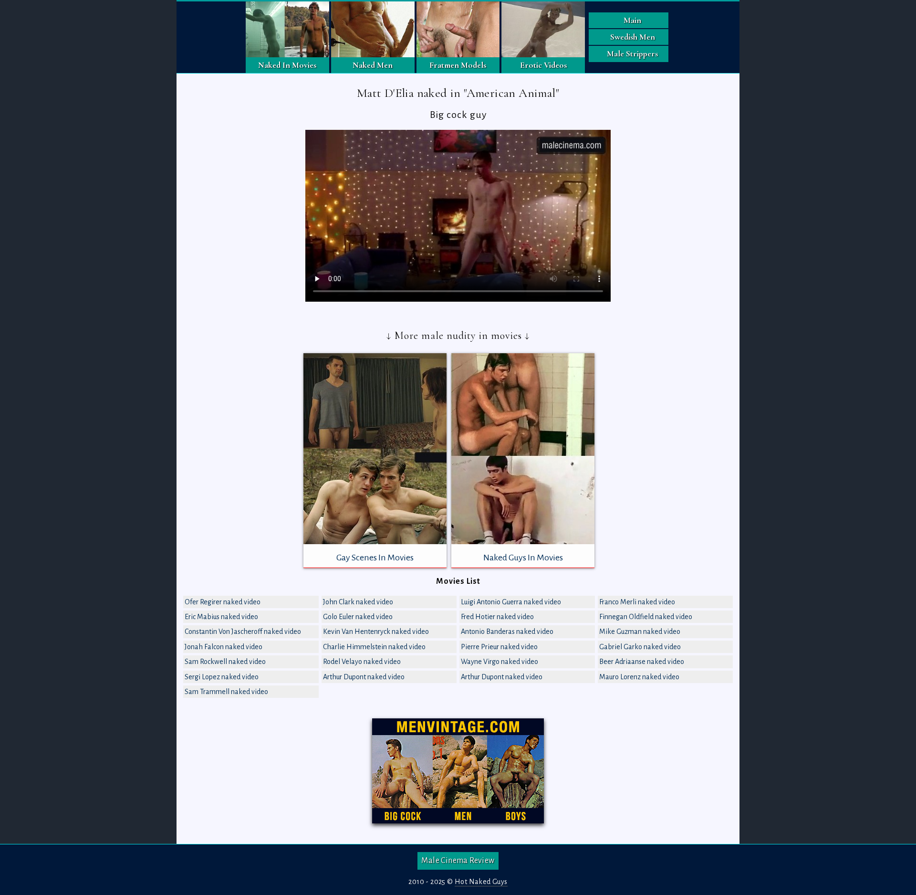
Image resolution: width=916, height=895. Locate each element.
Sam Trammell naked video (226, 691)
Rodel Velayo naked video (362, 661)
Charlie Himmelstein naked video (374, 647)
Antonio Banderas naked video (507, 631)
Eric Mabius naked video (221, 617)
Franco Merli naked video (637, 602)
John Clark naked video (358, 602)
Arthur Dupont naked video (364, 677)
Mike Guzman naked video (639, 631)
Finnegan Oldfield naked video (645, 617)
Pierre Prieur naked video (499, 647)
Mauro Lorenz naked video (639, 677)
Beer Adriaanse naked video (641, 661)
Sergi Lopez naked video (222, 677)
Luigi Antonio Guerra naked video (511, 602)
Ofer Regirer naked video (222, 602)
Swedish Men (632, 37)
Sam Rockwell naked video (225, 661)
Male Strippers (632, 53)
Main (632, 20)
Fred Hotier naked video (497, 617)
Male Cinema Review (457, 860)
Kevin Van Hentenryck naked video (376, 631)
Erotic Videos (543, 65)
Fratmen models (457, 65)
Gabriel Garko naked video (640, 647)
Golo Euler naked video (358, 617)
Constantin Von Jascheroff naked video (243, 631)
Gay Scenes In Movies (375, 557)
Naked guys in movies (523, 557)
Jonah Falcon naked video (223, 647)
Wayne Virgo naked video (499, 661)
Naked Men (373, 65)
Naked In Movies (287, 65)
